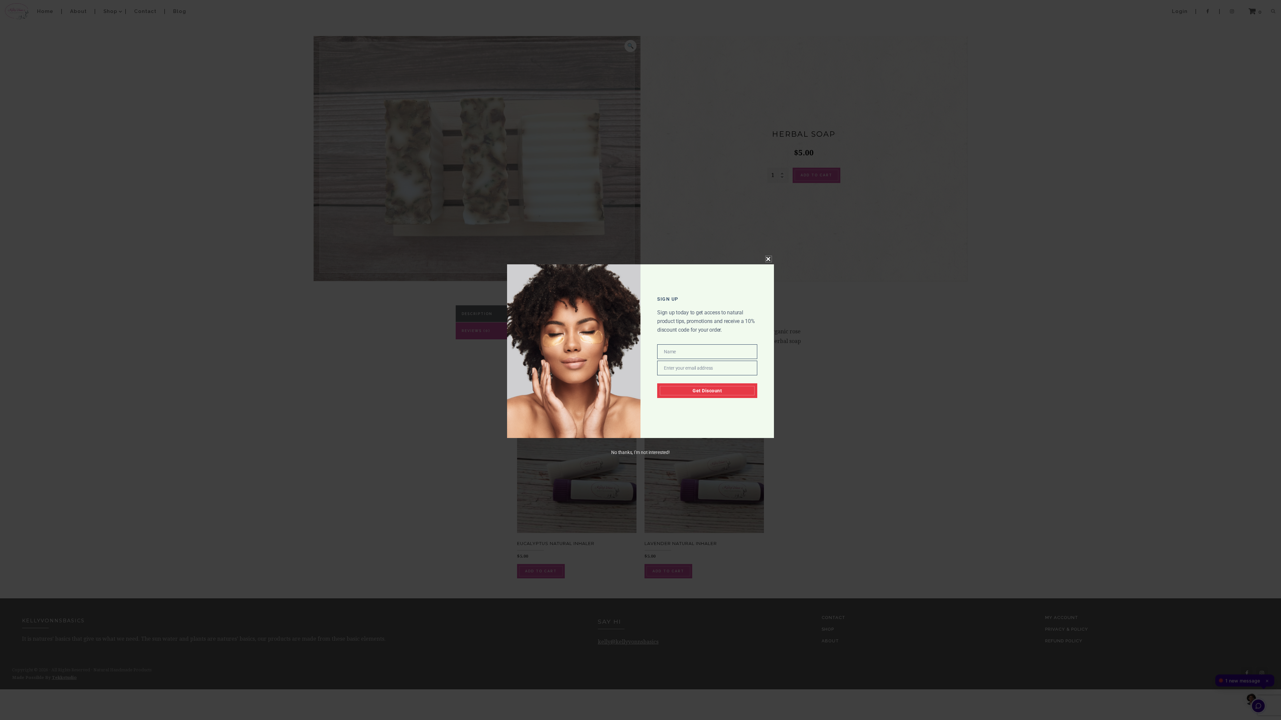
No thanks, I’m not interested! (640, 452)
